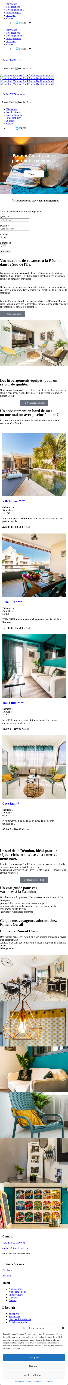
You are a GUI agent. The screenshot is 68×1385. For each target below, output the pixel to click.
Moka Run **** (13, 702)
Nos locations (13, 6)
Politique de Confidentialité (42, 1381)
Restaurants (14, 1316)
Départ (4, 225)
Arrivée (4, 217)
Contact (10, 18)
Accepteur (34, 1357)
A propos (10, 15)
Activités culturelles (18, 1322)
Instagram (7, 1275)
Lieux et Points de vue (20, 1319)
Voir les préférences (34, 1375)
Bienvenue (11, 4)
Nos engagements (15, 9)
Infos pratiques (13, 12)
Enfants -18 (6, 242)
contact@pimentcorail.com (15, 1248)
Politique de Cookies (23, 1381)
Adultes (4, 234)
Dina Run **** (12, 602)
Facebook (7, 1270)
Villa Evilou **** (13, 501)
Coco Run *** (11, 803)
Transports (14, 1313)
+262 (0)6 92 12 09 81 (14, 60)
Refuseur (34, 1366)
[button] (63, 1328)
